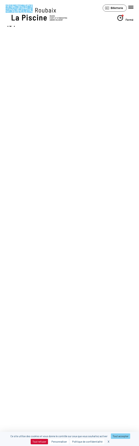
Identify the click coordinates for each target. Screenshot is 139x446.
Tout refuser (39, 441)
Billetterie (117, 8)
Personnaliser (59, 441)
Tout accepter (120, 436)
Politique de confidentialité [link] (87, 441)
